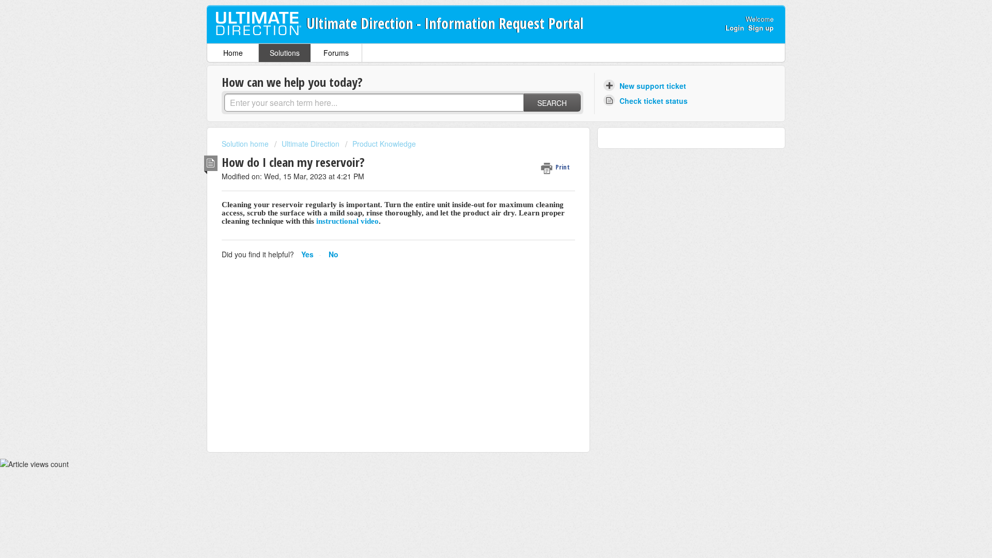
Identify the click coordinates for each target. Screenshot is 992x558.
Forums (336, 53)
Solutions (285, 53)
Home (233, 53)
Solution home (246, 143)
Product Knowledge (384, 143)
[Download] (477, 143)
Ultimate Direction (310, 143)
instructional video (347, 221)
